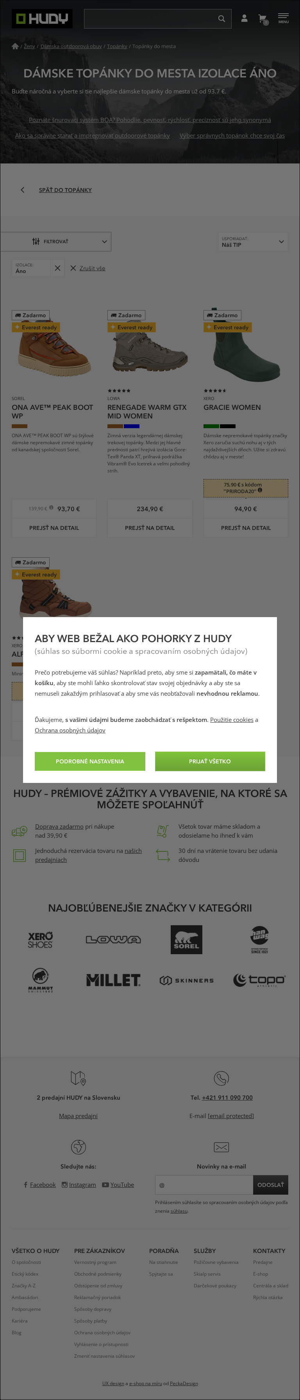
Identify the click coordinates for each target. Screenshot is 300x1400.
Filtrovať (56, 241)
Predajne (263, 1262)
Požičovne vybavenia (216, 1262)
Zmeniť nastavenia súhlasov (104, 1356)
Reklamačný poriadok (97, 1297)
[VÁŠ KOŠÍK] (262, 19)
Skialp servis (207, 1274)
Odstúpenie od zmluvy (98, 1285)
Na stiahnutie (163, 1262)
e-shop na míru (145, 1383)
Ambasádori (25, 1297)
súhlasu (179, 1211)
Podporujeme (26, 1309)
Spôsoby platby (90, 1321)
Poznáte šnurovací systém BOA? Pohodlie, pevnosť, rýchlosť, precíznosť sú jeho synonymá (150, 120)
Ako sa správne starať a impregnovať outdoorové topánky (92, 135)
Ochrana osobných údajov (70, 730)
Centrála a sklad (270, 1285)
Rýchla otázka (268, 1297)
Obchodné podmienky (97, 1274)
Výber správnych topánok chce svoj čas (232, 135)
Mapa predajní (78, 1116)
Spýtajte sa (161, 1274)
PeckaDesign (184, 1383)
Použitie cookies (232, 720)
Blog (16, 1332)
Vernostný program (95, 1262)
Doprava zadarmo (59, 826)
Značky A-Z (24, 1285)
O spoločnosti (26, 1262)
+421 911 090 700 (227, 1097)
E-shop (260, 1274)
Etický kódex (25, 1274)
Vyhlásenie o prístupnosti (101, 1344)
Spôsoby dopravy (92, 1309)
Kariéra (20, 1321)
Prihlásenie (244, 19)
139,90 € (38, 509)
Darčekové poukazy (215, 1285)
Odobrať (57, 268)
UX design (113, 1383)
